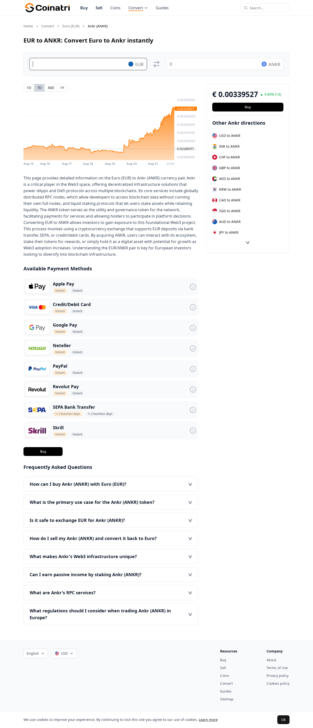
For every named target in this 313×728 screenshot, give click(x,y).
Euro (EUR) (70, 26)
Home (28, 26)
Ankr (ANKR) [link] (98, 26)
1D (29, 87)
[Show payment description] (193, 286)
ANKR (274, 64)
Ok (283, 719)
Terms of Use (277, 667)
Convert (135, 8)
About (271, 660)
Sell (99, 8)
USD (64, 653)
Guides (162, 8)
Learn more (208, 719)
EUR (139, 64)
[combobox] (268, 7)
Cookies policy (278, 683)
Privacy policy (278, 675)
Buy (84, 8)
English (33, 653)
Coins (115, 8)
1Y (62, 87)
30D (51, 87)
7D (39, 87)
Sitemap (227, 699)
